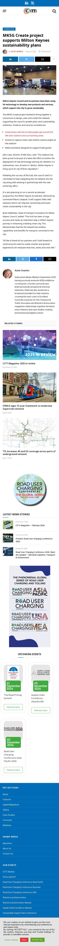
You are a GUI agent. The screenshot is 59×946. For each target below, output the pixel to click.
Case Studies (9, 815)
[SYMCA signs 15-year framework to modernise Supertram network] (29, 387)
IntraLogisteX (9, 877)
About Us (7, 848)
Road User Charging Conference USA (19, 892)
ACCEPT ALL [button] (37, 940)
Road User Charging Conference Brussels (22, 887)
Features (7, 799)
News (5, 794)
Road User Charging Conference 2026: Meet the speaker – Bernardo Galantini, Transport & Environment (35, 555)
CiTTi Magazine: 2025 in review (19, 363)
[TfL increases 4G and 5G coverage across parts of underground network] (29, 433)
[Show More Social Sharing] (53, 59)
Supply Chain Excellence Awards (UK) (38, 698)
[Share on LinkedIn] (10, 59)
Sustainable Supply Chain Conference (20, 913)
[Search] (54, 11)
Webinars (7, 825)
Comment (7, 820)
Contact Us (8, 853)
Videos (6, 810)
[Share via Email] (42, 59)
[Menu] (4, 11)
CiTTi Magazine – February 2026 (30, 525)
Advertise (7, 843)
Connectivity (9, 29)
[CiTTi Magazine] (30, 11)
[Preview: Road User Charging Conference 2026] (8, 538)
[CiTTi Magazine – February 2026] (8, 524)
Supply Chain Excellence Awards (17, 908)
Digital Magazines (11, 804)
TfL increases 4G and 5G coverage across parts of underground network (29, 453)
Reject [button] (24, 940)
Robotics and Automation (14, 897)
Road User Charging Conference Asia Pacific (23, 882)
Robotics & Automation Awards (17, 902)
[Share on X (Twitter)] (26, 59)
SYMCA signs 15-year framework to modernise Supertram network (27, 407)
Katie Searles (17, 51)
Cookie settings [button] (11, 940)
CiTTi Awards (9, 872)
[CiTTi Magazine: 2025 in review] (29, 345)
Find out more (13, 707)
